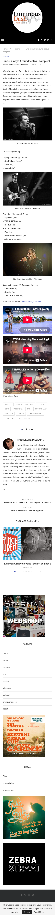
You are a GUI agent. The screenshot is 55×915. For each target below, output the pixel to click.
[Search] (52, 40)
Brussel (8, 404)
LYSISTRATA (18, 409)
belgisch (6, 695)
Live (4, 674)
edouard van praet (24, 404)
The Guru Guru (35, 413)
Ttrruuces (9, 418)
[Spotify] (48, 40)
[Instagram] (45, 40)
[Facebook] (38, 40)
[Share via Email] (32, 429)
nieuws (6, 660)
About (5, 776)
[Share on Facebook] (26, 429)
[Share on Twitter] (29, 429)
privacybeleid (9, 783)
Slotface (9, 413)
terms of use (8, 790)
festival (41, 404)
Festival (17, 49)
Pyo (28, 409)
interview (7, 688)
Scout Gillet (41, 409)
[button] (5, 549)
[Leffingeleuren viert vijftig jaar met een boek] (27, 543)
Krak (7, 409)
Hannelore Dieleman (19, 65)
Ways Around (24, 418)
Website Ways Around (31, 301)
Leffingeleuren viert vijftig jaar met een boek (27, 564)
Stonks (20, 413)
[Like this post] (23, 429)
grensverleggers (10, 702)
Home (5, 49)
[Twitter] (41, 40)
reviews (6, 667)
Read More (39, 912)
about (5, 709)
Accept (27, 912)
